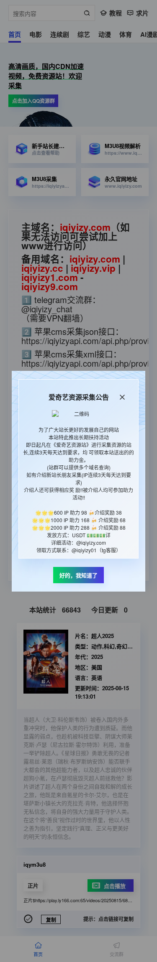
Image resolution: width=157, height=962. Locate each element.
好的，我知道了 (78, 575)
